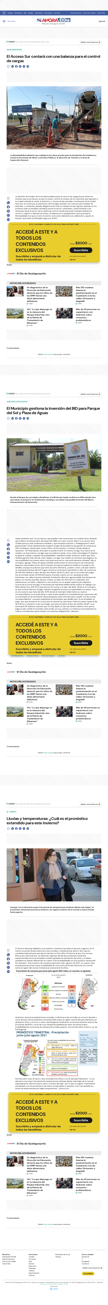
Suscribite (81, 250)
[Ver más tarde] (8, 66)
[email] (24, 66)
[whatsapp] (12, 66)
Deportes (39, 13)
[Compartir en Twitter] (20, 66)
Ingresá (102, 21)
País (25, 13)
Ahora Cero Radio (89, 13)
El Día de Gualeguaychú (31, 273)
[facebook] (16, 66)
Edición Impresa (75, 13)
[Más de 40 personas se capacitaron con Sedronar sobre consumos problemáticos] (64, 313)
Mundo (31, 13)
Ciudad (10, 13)
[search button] (4, 13)
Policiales (48, 13)
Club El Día (101, 13)
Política (57, 13)
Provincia (18, 13)
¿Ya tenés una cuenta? (78, 258)
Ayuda (66, 1284)
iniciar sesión (48, 354)
